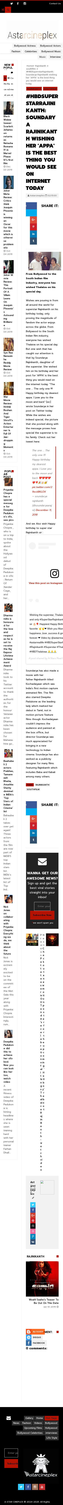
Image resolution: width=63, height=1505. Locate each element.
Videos (38, 1423)
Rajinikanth (34, 88)
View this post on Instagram (45, 583)
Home (39, 1418)
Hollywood (51, 1428)
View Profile (33, 1189)
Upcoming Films (33, 1428)
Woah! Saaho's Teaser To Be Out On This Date (44, 1301)
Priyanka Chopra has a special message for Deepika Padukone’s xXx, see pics (8, 505)
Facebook (39, 1343)
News (16, 1423)
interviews (51, 1433)
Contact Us (55, 3)
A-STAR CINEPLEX (13, 1501)
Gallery (29, 1418)
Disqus (37, 1337)
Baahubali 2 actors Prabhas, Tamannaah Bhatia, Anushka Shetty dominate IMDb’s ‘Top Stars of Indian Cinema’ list (9, 786)
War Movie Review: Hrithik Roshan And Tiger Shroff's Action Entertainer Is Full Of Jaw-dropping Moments (8, 423)
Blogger (38, 1331)
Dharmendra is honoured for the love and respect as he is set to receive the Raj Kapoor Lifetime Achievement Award (8, 640)
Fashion (26, 1423)
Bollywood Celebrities (30, 1433)
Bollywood (51, 1423)
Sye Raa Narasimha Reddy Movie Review (8, 361)
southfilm (31, 68)
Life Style (52, 1438)
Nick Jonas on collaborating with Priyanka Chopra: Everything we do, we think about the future (8, 930)
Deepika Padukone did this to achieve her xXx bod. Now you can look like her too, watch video (9, 1062)
